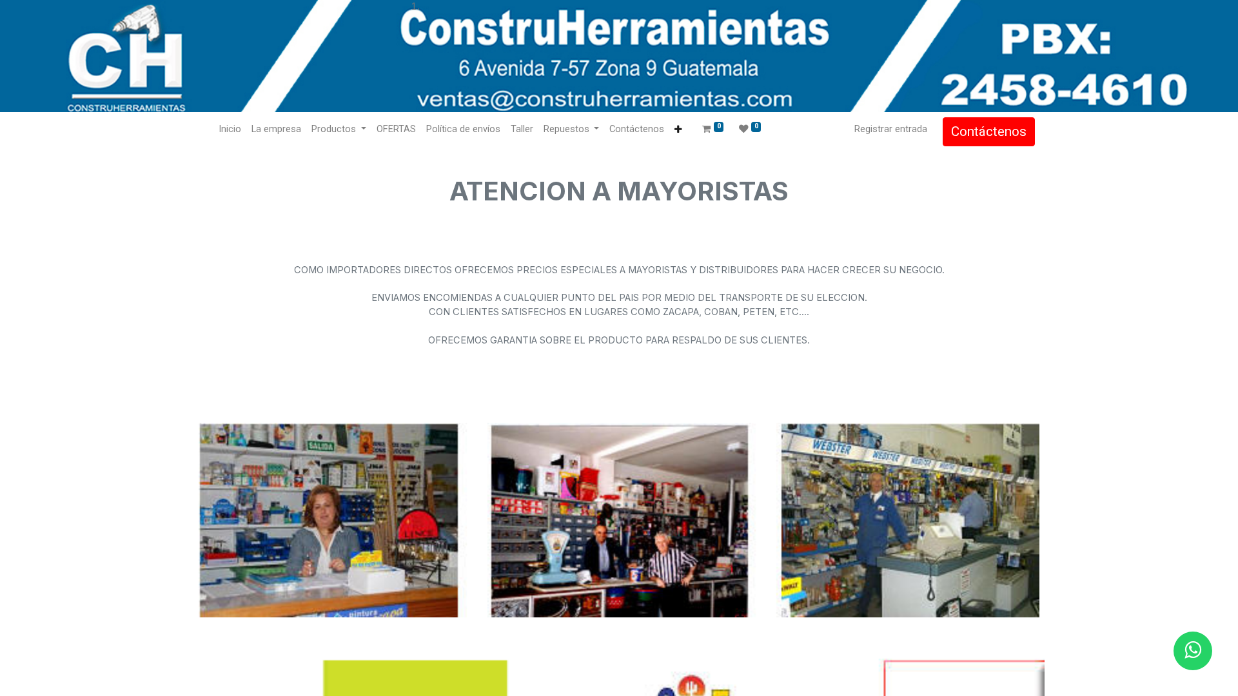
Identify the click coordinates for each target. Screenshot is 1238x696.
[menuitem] (229, 129)
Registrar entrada (890, 129)
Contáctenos (989, 131)
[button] (678, 129)
